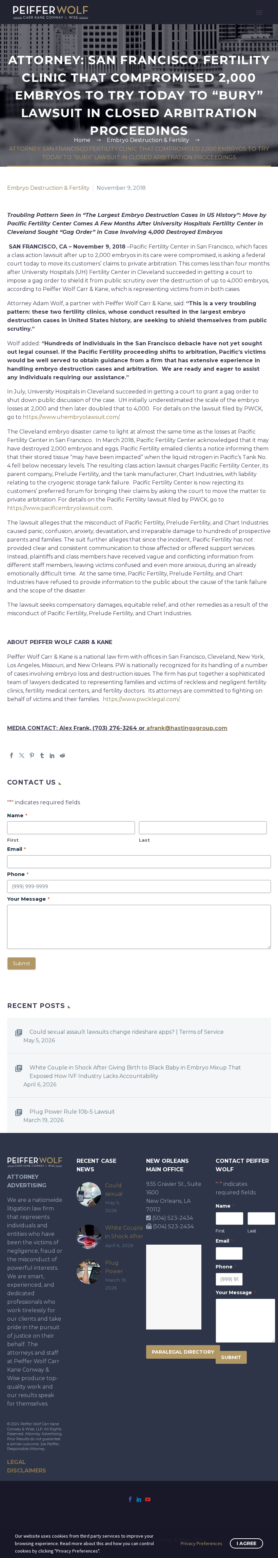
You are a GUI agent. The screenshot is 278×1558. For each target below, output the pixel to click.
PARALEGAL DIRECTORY (183, 1352)
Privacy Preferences (201, 1543)
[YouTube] (148, 1499)
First (13, 840)
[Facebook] (11, 755)
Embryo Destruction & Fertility (48, 188)
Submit (21, 963)
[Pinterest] (32, 755)
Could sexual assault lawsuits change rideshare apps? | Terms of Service (126, 1032)
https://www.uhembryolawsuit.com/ (71, 417)
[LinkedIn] (52, 755)
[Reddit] (62, 755)
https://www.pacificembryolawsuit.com (59, 508)
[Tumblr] (42, 755)
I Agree (246, 1543)
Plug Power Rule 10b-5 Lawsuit (72, 1111)
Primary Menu (259, 12)
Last (144, 840)
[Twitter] (21, 755)
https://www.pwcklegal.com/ (141, 699)
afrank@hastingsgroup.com (186, 728)
